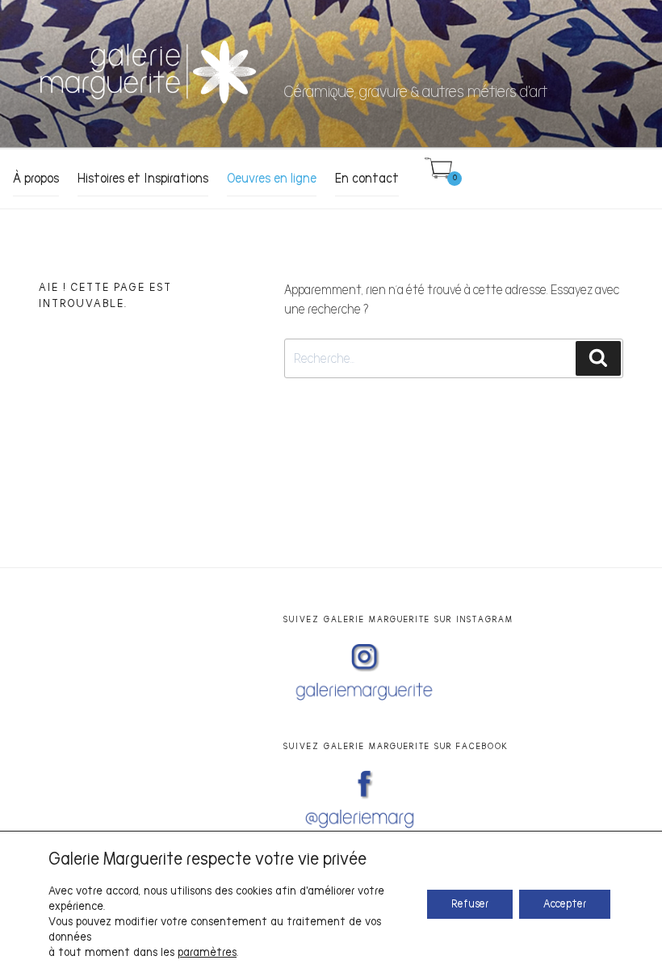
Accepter (564, 904)
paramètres (207, 952)
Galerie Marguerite (436, 61)
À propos (36, 178)
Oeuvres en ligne (271, 178)
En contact (367, 178)
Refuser (469, 904)
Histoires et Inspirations (143, 178)
